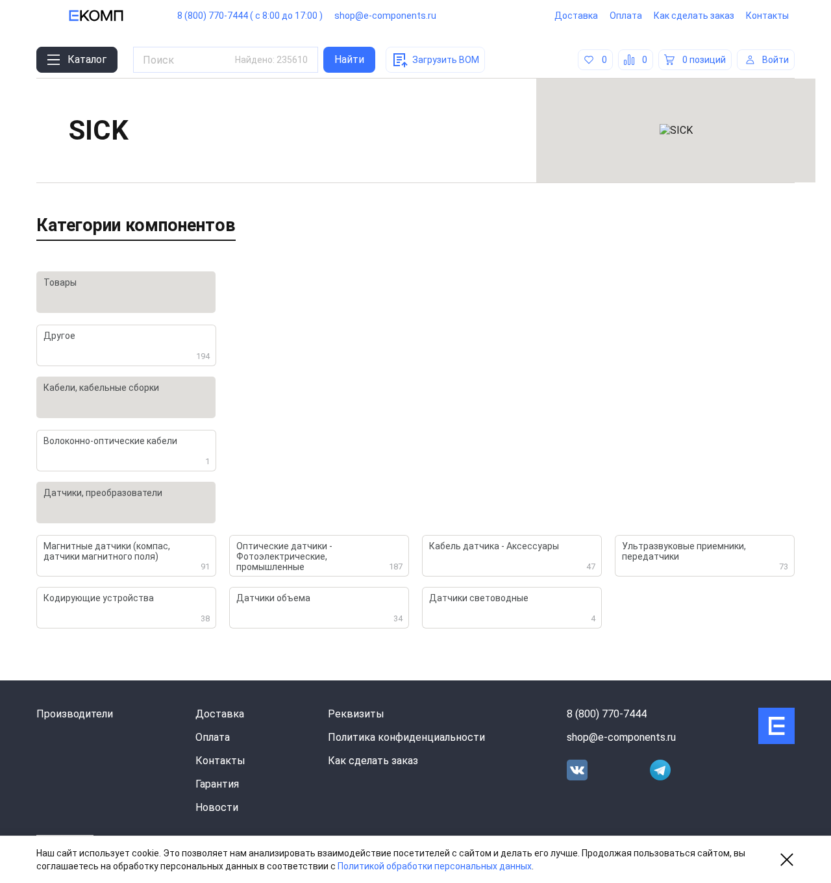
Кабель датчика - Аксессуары (512, 556)
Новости (216, 807)
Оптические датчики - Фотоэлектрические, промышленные (319, 556)
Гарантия (217, 784)
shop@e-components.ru (385, 15)
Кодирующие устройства (126, 608)
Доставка (576, 15)
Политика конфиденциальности (406, 737)
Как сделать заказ (694, 15)
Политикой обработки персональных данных (435, 866)
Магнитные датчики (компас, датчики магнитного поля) (126, 556)
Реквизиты (356, 714)
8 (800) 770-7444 (607, 714)
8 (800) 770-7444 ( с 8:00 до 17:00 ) (250, 15)
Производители (74, 714)
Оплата (626, 15)
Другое (126, 345)
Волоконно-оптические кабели (126, 451)
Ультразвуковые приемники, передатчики (705, 556)
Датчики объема (319, 608)
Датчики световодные (512, 608)
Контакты (767, 15)
